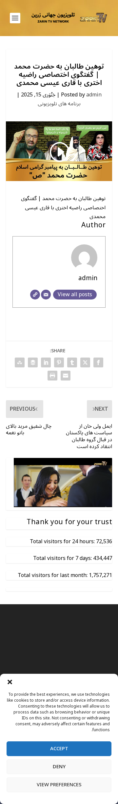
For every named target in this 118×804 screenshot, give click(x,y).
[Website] (35, 294)
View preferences (59, 784)
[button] (10, 682)
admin (94, 94)
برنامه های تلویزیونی (59, 103)
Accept (59, 748)
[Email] (46, 294)
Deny (59, 766)
